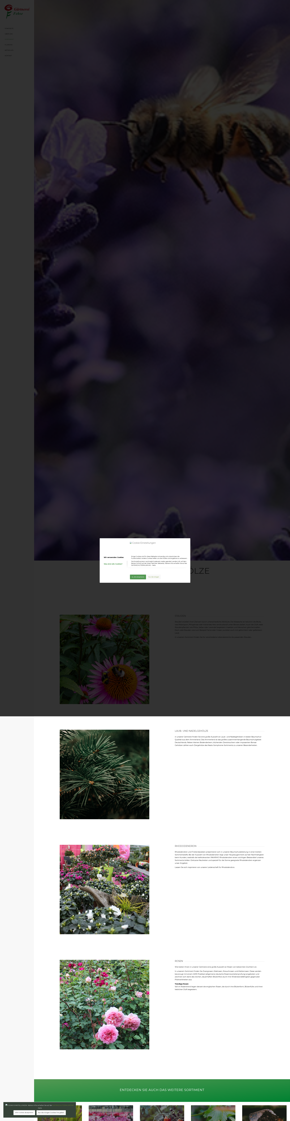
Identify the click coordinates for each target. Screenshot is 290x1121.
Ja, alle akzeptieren (138, 577)
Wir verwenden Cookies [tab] (114, 557)
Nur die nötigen (153, 577)
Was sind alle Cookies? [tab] (113, 564)
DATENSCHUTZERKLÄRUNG (141, 565)
